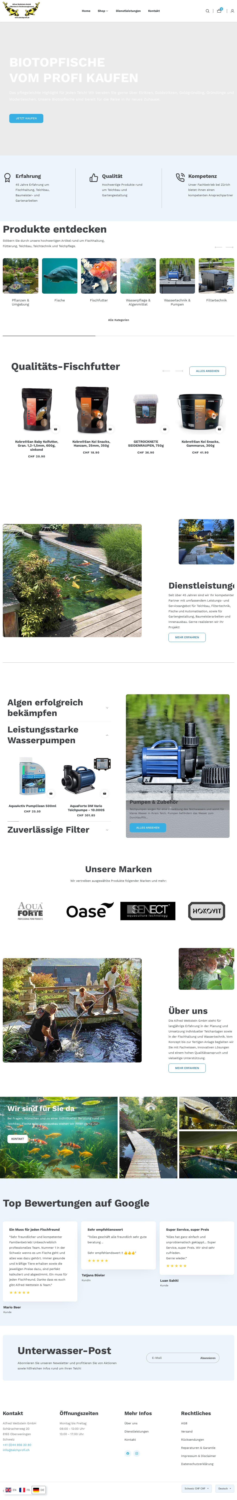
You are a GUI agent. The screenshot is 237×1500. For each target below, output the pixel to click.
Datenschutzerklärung (197, 1464)
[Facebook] (127, 1453)
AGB (184, 1423)
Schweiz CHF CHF (195, 1488)
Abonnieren (208, 1357)
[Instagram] (136, 1453)
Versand (187, 1431)
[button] (101, 11)
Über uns (130, 1423)
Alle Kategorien (118, 320)
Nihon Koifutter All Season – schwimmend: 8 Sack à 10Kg (146, 469)
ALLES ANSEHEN (207, 371)
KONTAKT (17, 1138)
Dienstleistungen (128, 11)
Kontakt (154, 11)
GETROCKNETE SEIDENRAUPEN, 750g (36, 444)
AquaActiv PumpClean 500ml (32, 806)
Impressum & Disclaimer (198, 1456)
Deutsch (223, 1488)
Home (86, 11)
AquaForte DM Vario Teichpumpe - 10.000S (86, 808)
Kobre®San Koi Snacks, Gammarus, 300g (91, 444)
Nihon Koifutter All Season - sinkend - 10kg (200, 473)
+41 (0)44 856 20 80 (17, 1445)
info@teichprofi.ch (16, 1450)
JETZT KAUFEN (26, 118)
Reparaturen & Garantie (198, 1448)
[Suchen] (207, 11)
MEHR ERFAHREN (187, 637)
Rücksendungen (192, 1439)
